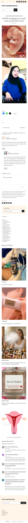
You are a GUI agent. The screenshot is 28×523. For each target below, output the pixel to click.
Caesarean (5, 220)
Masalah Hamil (6, 227)
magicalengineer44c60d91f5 (11, 479)
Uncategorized (6, 240)
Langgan (23, 502)
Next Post (22, 127)
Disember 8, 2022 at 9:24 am (13, 153)
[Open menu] (2, 1)
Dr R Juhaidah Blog (9, 6)
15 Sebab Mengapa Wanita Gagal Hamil (11, 323)
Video (21, 15)
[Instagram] (19, 1)
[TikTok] (21, 1)
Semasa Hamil (5, 236)
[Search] (15, 9)
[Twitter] (25, 1)
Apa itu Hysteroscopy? (7, 284)
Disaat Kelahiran (6, 222)
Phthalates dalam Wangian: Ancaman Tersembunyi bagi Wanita (14, 404)
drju (6, 446)
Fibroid (4, 223)
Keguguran (16, 15)
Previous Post (6, 127)
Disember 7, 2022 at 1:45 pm (11, 138)
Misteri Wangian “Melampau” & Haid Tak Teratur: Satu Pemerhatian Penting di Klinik (14, 363)
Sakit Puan (5, 235)
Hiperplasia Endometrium (8, 443)
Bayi (3, 219)
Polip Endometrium (13, 446)
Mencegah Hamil (6, 228)
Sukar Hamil (4, 321)
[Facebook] (17, 1)
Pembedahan (5, 232)
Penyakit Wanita (6, 233)
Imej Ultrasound (10, 15)
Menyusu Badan (6, 229)
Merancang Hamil (6, 231)
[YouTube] (23, 1)
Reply (3, 148)
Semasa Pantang (6, 237)
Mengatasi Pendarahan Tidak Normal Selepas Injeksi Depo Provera (15, 481)
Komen (22, 186)
